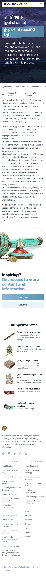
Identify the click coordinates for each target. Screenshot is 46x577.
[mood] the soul (8, 520)
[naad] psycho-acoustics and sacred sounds (10, 539)
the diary (28, 524)
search (27, 532)
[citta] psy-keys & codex (34, 497)
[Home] (3, 94)
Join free (23, 305)
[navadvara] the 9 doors (11, 477)
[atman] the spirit (31, 466)
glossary (28, 528)
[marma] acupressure (10, 494)
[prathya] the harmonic (11, 546)
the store (28, 520)
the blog (28, 515)
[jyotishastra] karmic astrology (15, 87)
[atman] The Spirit (13, 94)
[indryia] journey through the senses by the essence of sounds (11, 552)
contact (28, 537)
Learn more (23, 297)
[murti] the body (8, 466)
